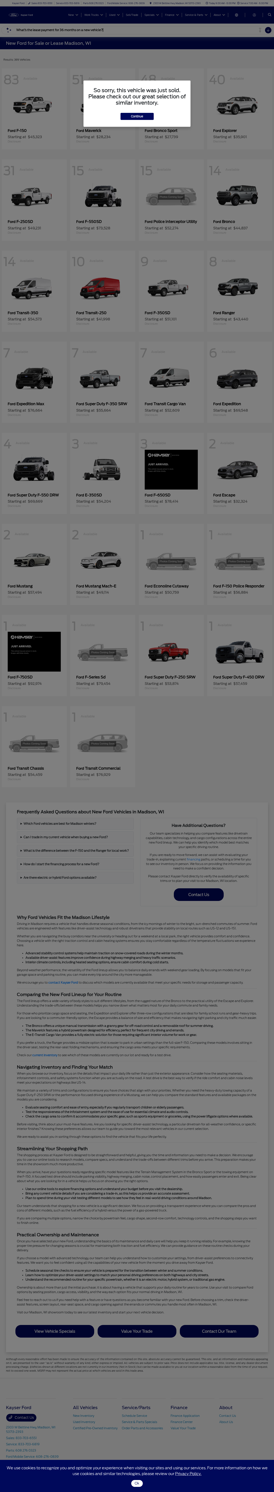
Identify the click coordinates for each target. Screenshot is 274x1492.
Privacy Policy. (188, 1473)
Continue (137, 116)
